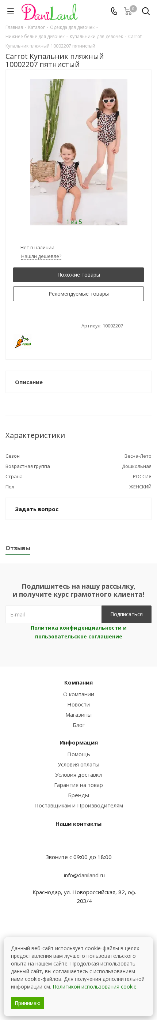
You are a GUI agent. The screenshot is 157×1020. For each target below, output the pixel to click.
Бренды (78, 795)
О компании (78, 694)
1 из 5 (74, 221)
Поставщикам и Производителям (78, 805)
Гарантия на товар (78, 784)
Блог (79, 724)
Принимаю (28, 1003)
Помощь (78, 754)
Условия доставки (78, 774)
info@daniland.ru (84, 875)
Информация (79, 742)
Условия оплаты (78, 764)
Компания (78, 682)
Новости (78, 704)
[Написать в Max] (78, 842)
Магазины (78, 714)
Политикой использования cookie (95, 986)
